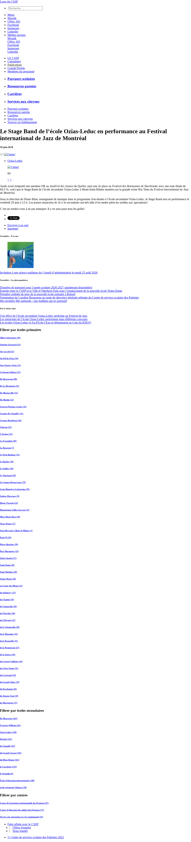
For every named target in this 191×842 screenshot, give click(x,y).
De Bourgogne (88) (8, 379)
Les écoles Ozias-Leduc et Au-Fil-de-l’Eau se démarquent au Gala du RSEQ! (45, 322)
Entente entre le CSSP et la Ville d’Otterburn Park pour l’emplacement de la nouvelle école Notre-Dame (61, 290)
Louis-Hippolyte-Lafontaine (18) (14, 489)
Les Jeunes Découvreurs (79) (13, 482)
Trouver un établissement (22, 122)
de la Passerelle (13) (9, 641)
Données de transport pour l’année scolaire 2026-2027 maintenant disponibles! (46, 287)
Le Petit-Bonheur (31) (10, 455)
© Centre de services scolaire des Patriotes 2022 (35, 837)
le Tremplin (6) (6, 773)
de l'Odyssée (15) (7, 620)
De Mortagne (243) (8, 718)
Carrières (14, 94)
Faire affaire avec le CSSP (22, 824)
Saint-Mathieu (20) (8, 572)
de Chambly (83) (7, 746)
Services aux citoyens (23, 101)
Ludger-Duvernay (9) (9, 496)
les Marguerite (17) (8, 703)
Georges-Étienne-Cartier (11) (13, 407)
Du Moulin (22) (7, 400)
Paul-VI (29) (5, 537)
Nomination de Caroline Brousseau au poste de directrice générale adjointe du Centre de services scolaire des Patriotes (69, 297)
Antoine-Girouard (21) (10, 344)
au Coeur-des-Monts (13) (11, 586)
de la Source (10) (7, 654)
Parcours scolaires (21, 79)
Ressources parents (21, 86)
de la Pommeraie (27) (9, 648)
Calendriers (14, 61)
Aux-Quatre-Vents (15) (10, 365)
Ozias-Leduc (15, 160)
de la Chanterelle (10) (10, 627)
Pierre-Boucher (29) (9, 544)
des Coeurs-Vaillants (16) (11, 661)
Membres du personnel (20, 71)
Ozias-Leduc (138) (8, 732)
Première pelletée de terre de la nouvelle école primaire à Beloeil (37, 294)
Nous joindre (20, 830)
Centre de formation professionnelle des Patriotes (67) (24, 803)
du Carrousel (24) (8, 675)
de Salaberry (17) (8, 593)
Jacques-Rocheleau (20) (10, 420)
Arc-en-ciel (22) (7, 351)
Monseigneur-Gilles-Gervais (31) (14, 510)
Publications (14, 64)
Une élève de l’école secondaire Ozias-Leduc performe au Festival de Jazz (43, 315)
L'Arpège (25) (6, 434)
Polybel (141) (6, 739)
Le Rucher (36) (7, 462)
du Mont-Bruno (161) (9, 760)
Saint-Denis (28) (7, 565)
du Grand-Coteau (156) (10, 753)
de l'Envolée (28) (7, 613)
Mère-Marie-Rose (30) (10, 517)
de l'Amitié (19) (7, 599)
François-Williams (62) (10, 725)
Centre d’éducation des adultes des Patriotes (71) (22, 810)
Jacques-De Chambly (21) (11, 413)
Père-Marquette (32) (9, 551)
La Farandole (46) (8, 441)
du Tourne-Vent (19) (9, 696)
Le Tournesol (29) (8, 475)
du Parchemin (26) (8, 689)
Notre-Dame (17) (7, 524)
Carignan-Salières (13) (10, 372)
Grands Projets (16, 68)
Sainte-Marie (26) (8, 579)
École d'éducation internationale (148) (17, 780)
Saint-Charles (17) (8, 558)
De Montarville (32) (9, 393)
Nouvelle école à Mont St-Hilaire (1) (16, 530)
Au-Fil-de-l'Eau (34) (9, 358)
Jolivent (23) (6, 427)
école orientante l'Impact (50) (13, 787)
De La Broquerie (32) (9, 386)
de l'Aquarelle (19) (8, 606)
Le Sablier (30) (6, 468)
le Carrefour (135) (8, 767)
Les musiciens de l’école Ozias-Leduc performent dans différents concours (43, 319)
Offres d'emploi (21, 827)
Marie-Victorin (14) (9, 503)
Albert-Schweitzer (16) (10, 338)
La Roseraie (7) (7, 448)
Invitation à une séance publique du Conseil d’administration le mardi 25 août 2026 (49, 272)
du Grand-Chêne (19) (9, 682)
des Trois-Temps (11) (9, 668)
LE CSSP (13, 58)
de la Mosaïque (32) (9, 634)
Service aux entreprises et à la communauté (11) (21, 817)
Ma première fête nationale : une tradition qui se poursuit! (33, 300)
